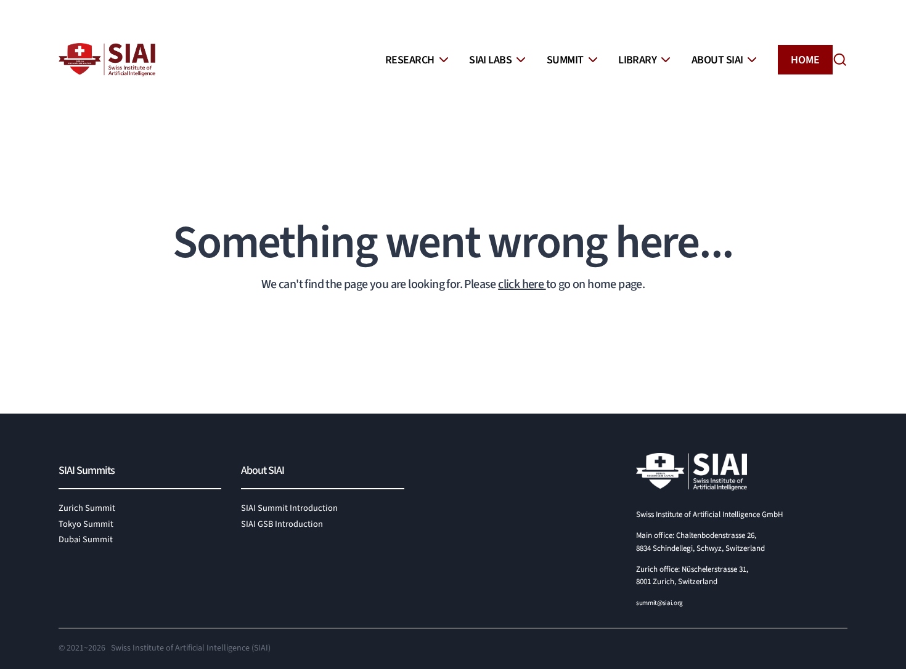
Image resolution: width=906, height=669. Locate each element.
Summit (565, 60)
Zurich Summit (87, 508)
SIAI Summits (87, 470)
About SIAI (717, 60)
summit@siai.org (659, 602)
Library (637, 60)
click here (521, 284)
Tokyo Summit (86, 524)
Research (410, 60)
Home (805, 60)
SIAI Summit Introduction (289, 508)
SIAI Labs (490, 60)
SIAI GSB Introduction (282, 524)
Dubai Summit (86, 539)
